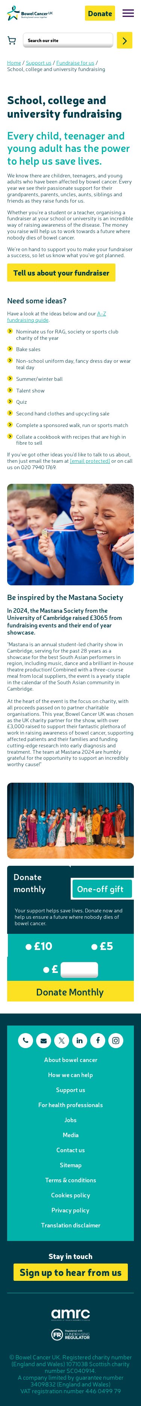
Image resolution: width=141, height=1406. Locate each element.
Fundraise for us (75, 62)
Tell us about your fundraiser (61, 272)
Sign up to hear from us (71, 1271)
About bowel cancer (70, 1059)
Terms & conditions (70, 1180)
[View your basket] (11, 40)
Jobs (70, 1119)
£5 (105, 945)
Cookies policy (70, 1195)
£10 (42, 945)
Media (71, 1134)
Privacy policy (70, 1210)
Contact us (70, 1149)
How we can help (70, 1074)
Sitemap (71, 1165)
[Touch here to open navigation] (128, 13)
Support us (39, 62)
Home (14, 62)
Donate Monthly (70, 991)
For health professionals (70, 1104)
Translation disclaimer (70, 1225)
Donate (100, 13)
